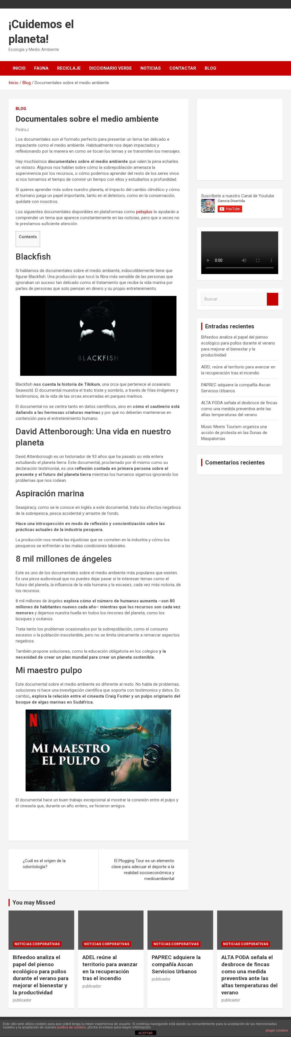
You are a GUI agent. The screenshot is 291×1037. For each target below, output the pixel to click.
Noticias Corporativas (37, 944)
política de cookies (71, 1027)
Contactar (182, 68)
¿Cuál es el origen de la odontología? (44, 863)
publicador (22, 1000)
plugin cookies (277, 1030)
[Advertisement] (243, 138)
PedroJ (22, 129)
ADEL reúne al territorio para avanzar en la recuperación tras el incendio (110, 968)
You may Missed (34, 902)
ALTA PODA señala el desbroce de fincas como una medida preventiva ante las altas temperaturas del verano (239, 408)
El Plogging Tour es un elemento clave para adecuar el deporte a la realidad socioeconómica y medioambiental (142, 869)
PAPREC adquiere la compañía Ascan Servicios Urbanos (176, 964)
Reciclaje (69, 68)
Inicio (19, 68)
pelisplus (144, 211)
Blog (210, 68)
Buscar (272, 299)
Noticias (150, 68)
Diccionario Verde (110, 68)
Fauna (41, 68)
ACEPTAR (145, 1033)
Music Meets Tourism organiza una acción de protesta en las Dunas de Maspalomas (234, 432)
